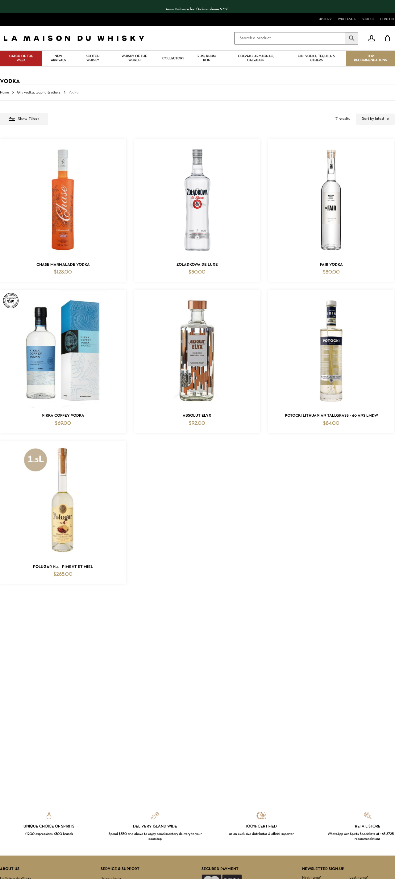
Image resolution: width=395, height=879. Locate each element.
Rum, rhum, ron (207, 58)
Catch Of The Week (21, 58)
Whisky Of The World (134, 58)
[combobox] (375, 119)
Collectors (173, 58)
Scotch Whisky (93, 58)
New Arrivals (58, 58)
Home (4, 92)
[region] (197, 6)
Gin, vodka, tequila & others (316, 58)
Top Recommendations (370, 58)
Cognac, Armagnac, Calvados (256, 58)
